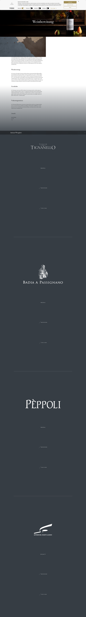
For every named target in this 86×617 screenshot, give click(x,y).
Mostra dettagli (53, 8)
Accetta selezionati (70, 4)
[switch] (31, 8)
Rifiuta (70, 7)
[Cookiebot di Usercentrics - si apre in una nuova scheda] (12, 8)
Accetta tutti (70, 2)
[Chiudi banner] (78, 1)
